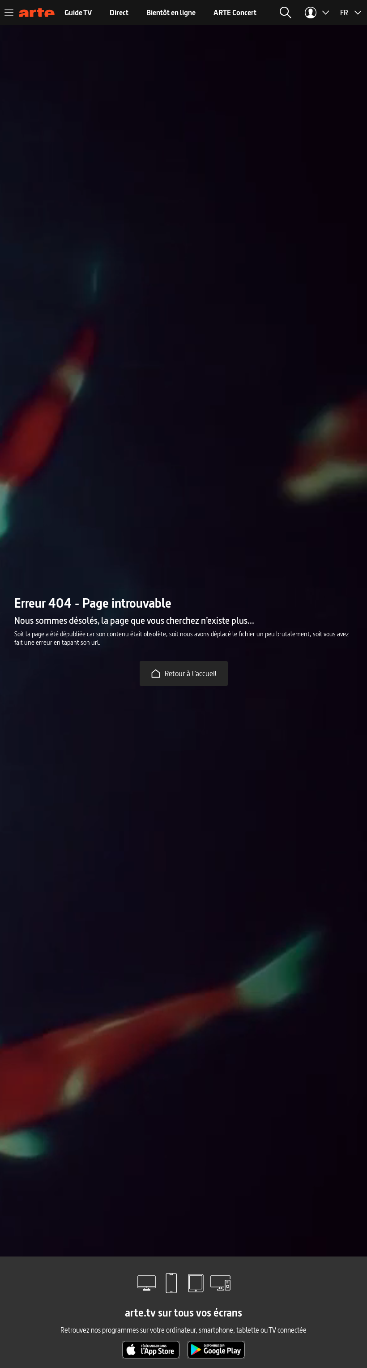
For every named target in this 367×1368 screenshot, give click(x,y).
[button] (285, 12)
